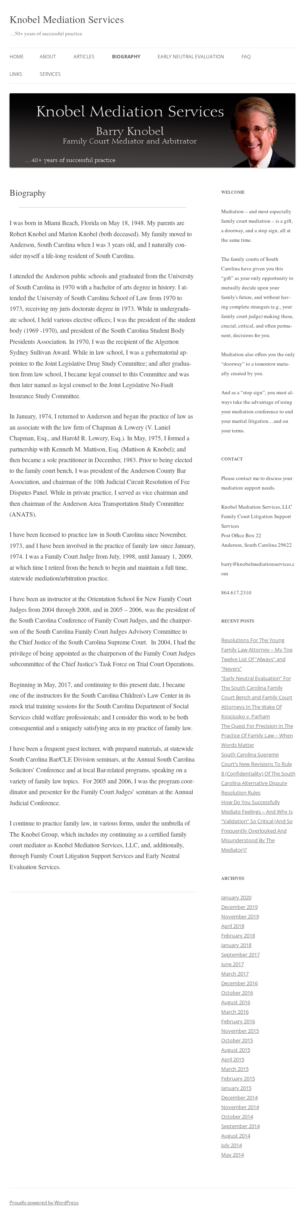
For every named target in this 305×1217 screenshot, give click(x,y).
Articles (84, 56)
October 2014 (237, 1116)
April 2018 (232, 926)
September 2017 (240, 954)
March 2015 (235, 1068)
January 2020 (236, 897)
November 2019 (240, 916)
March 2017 (235, 973)
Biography (126, 56)
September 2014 (240, 1126)
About (48, 56)
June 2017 (232, 964)
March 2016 (235, 1011)
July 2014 (231, 1145)
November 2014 (240, 1107)
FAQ (246, 56)
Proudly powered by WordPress (44, 1202)
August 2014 (235, 1135)
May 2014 (232, 1154)
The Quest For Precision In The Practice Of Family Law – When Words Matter (257, 735)
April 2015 (232, 1059)
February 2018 (238, 935)
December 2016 (239, 983)
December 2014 (239, 1097)
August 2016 (235, 1002)
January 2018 (236, 945)
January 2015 (236, 1088)
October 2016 (237, 992)
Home (17, 56)
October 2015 (237, 1040)
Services (50, 74)
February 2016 (238, 1021)
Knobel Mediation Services (67, 19)
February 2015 (238, 1078)
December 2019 (239, 906)
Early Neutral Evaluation (191, 56)
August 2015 (235, 1049)
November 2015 (240, 1030)
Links (16, 74)
